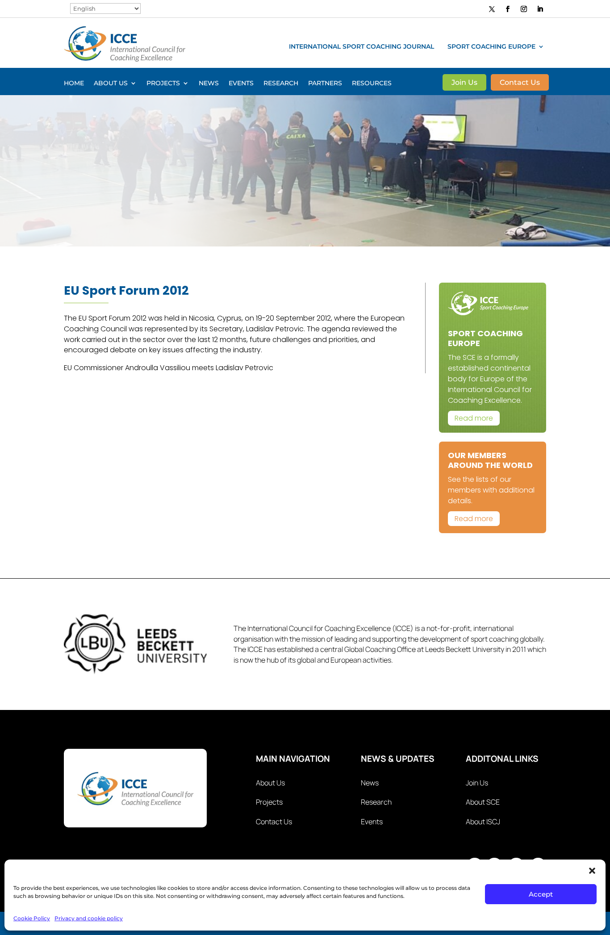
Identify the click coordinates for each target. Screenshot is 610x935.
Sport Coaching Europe (491, 46)
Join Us (464, 83)
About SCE (483, 802)
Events (241, 83)
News (209, 83)
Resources (372, 83)
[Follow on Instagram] (524, 9)
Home (74, 83)
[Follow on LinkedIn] (540, 9)
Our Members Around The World (490, 460)
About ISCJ (483, 821)
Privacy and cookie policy (88, 918)
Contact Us (520, 83)
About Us (111, 83)
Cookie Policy (31, 918)
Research (280, 83)
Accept (541, 894)
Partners (325, 83)
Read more (474, 418)
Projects (163, 83)
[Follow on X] (492, 8)
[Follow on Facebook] (507, 9)
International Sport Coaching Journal (361, 46)
